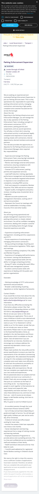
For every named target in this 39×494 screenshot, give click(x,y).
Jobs (5, 43)
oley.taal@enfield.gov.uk (20, 312)
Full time (7, 82)
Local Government (15, 43)
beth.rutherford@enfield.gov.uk (14, 300)
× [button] (37, 2)
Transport (28, 43)
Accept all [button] (10, 25)
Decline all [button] (28, 25)
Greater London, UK (13, 72)
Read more (30, 13)
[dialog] (19, 16)
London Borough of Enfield (15, 70)
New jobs (20, 37)
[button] (19, 30)
